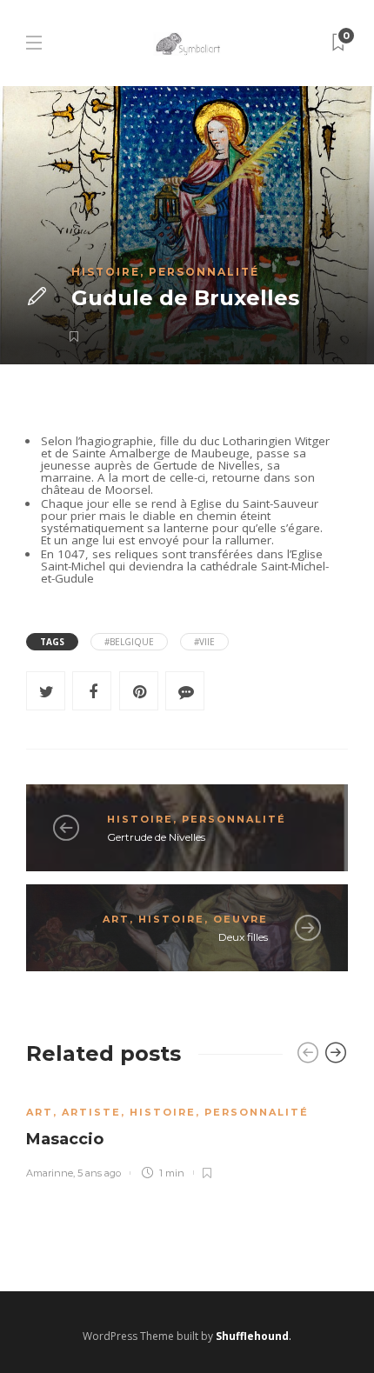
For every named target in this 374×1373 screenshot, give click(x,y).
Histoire (105, 271)
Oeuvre (240, 919)
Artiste (91, 1112)
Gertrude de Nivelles (156, 836)
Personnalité (204, 271)
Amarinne (49, 1173)
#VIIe (204, 642)
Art (116, 919)
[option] (187, 1132)
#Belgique (129, 642)
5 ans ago (99, 1173)
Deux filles (243, 936)
